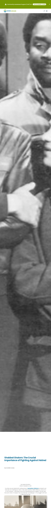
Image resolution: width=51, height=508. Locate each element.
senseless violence (33, 488)
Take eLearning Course (39, 4)
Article (12, 468)
